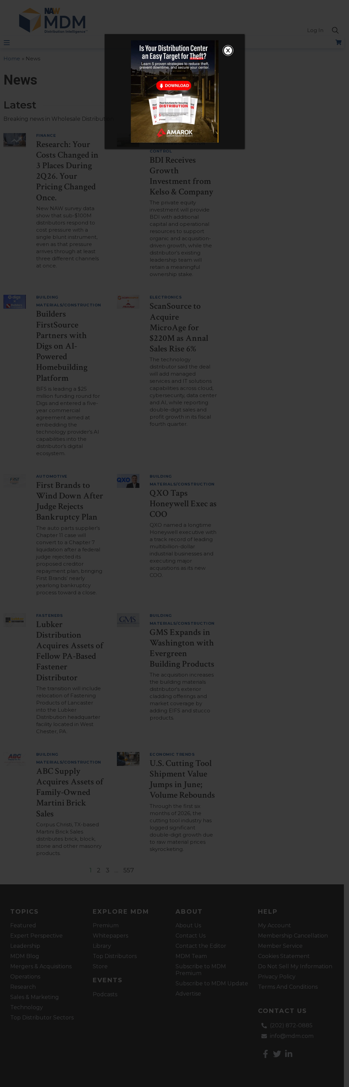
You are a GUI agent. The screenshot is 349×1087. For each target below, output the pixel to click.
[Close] (228, 50)
